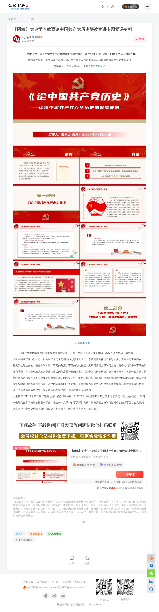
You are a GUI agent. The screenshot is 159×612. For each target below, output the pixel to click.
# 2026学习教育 (24, 539)
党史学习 (37, 533)
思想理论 (56, 533)
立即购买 (129, 474)
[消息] (151, 581)
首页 (13, 19)
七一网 (55, 582)
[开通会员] (151, 558)
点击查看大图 (97, 66)
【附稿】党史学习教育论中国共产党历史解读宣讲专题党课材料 (72, 29)
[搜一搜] (151, 589)
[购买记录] (151, 565)
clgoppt (26, 37)
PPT (22, 19)
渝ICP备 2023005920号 (73, 587)
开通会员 (132, 6)
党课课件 (80, 582)
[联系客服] (151, 573)
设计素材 (42, 582)
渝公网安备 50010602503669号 (43, 587)
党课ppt (67, 582)
